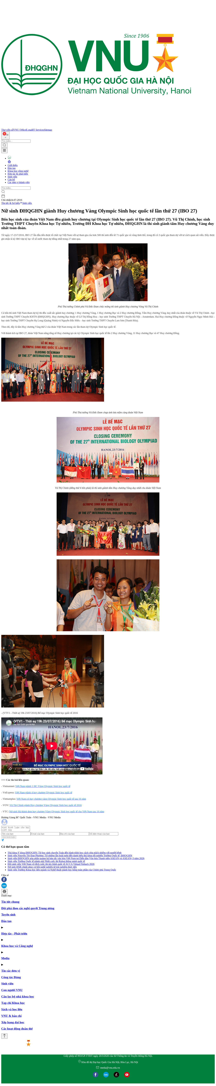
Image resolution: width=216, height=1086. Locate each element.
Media (5, 958)
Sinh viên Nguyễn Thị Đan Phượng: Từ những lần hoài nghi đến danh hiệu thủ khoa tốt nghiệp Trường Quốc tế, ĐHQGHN (70, 855)
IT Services (38, 129)
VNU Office (19, 129)
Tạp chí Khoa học (13, 1003)
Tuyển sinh (8, 914)
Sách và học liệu (11, 1009)
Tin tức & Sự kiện (11, 203)
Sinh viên (12, 176)
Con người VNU (12, 990)
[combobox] (5, 135)
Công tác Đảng (11, 977)
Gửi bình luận (9, 837)
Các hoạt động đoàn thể (17, 1028)
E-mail (29, 129)
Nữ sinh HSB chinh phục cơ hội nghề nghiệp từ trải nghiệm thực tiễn (42, 867)
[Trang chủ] (96, 127)
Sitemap (48, 129)
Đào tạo (11, 168)
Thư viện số (7, 129)
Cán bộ (11, 179)
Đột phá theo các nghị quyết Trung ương (27, 908)
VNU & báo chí (11, 1015)
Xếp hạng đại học (12, 1022)
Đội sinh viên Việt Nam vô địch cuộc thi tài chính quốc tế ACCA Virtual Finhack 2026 (51, 864)
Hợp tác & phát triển (18, 173)
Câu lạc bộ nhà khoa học (17, 996)
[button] (108, 880)
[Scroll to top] (4, 1036)
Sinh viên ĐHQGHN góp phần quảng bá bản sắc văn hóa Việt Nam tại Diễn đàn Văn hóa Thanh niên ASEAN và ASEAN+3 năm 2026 (76, 858)
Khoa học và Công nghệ (17, 946)
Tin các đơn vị (10, 970)
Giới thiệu (13, 165)
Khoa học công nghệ (18, 171)
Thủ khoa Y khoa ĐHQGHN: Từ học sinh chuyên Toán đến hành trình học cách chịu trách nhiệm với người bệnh (64, 852)
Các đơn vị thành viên (19, 182)
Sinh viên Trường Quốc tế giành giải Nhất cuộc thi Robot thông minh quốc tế (46, 861)
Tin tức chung (10, 901)
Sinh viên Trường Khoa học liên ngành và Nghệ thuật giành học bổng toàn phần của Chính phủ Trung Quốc (62, 869)
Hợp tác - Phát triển (14, 933)
